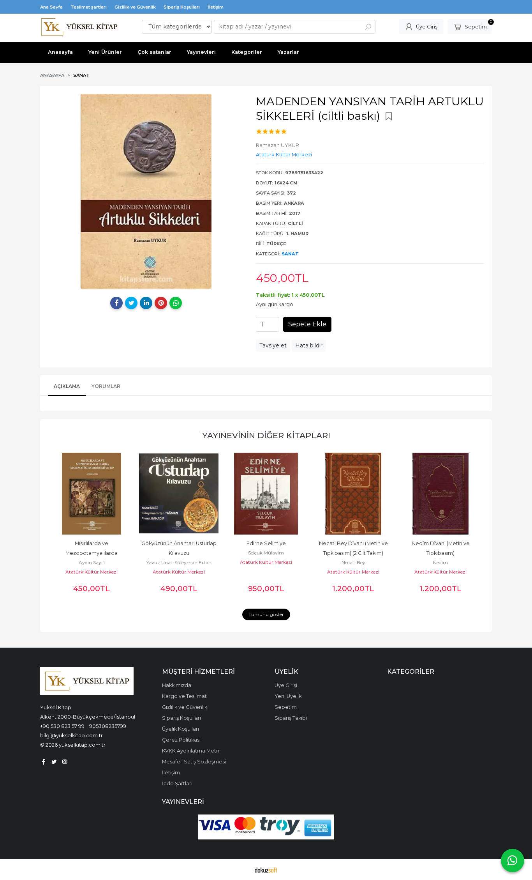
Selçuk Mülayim (266, 553)
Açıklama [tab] (67, 386)
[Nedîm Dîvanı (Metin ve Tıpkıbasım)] (440, 494)
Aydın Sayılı (92, 562)
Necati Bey (353, 562)
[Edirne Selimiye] (266, 494)
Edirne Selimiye (266, 543)
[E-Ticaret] (266, 869)
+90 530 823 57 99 (62, 726)
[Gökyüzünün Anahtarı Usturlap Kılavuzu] (178, 494)
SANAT (290, 254)
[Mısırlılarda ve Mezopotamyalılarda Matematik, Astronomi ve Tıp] (91, 494)
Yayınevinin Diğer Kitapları (266, 435)
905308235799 (107, 726)
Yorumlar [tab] (106, 386)
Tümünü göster (266, 614)
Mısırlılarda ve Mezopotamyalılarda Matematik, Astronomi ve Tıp (91, 553)
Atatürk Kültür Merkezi (91, 572)
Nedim (440, 562)
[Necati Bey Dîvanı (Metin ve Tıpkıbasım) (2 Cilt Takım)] (353, 494)
